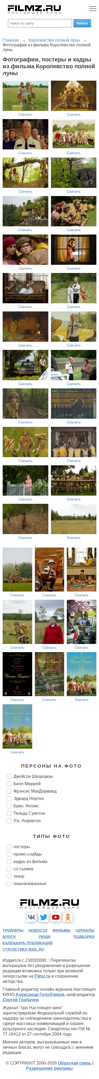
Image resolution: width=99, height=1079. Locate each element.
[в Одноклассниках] (68, 917)
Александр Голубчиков (40, 994)
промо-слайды (27, 854)
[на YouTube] (55, 917)
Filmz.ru (42, 976)
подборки (84, 937)
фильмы (61, 930)
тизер (18, 876)
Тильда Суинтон (29, 813)
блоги (9, 937)
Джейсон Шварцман (33, 776)
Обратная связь (74, 1063)
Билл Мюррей (27, 784)
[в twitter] (43, 917)
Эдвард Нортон (28, 798)
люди (44, 937)
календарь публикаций (28, 943)
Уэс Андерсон (27, 820)
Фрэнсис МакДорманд (34, 791)
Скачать (25, 114)
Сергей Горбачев (21, 1000)
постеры (21, 846)
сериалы (85, 930)
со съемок (23, 869)
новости (38, 930)
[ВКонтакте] (31, 917)
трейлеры (13, 930)
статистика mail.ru (23, 949)
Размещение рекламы (49, 1068)
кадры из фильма (30, 861)
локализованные (29, 883)
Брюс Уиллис (26, 806)
